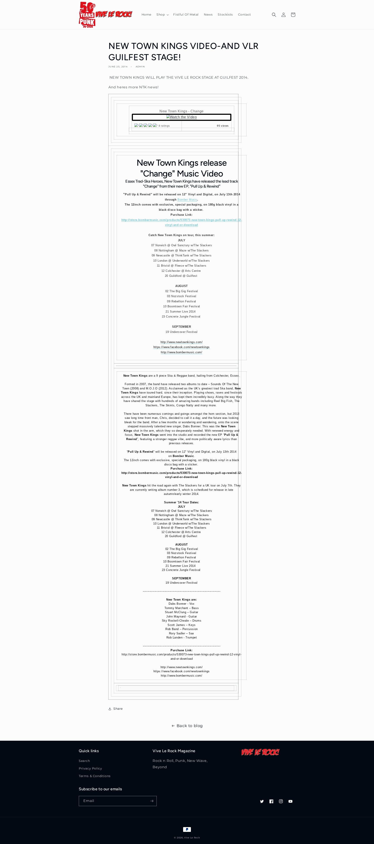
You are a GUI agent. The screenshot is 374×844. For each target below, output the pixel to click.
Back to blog (190, 725)
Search (84, 761)
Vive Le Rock (192, 837)
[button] (162, 14)
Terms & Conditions (95, 776)
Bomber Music (187, 199)
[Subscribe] (151, 801)
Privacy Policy (90, 768)
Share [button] (118, 709)
